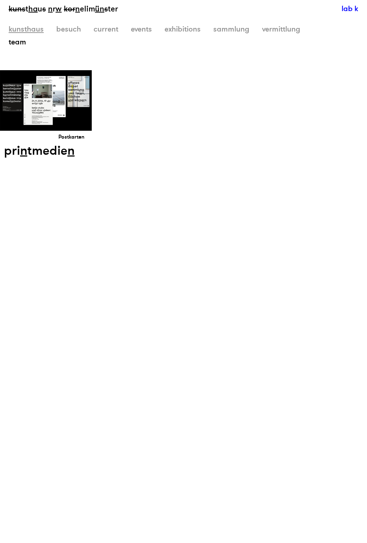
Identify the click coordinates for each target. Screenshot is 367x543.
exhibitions (183, 29)
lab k (350, 9)
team (17, 42)
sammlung (231, 29)
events (141, 29)
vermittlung (281, 29)
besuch (68, 29)
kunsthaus (26, 29)
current (106, 29)
